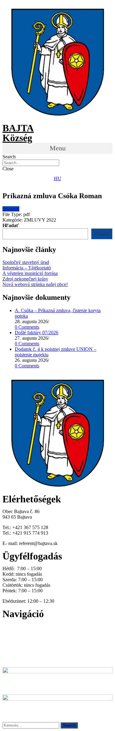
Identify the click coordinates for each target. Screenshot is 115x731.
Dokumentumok (18, 637)
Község (17, 137)
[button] (57, 148)
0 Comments (27, 327)
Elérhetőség (13, 653)
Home (9, 626)
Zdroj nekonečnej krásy (25, 278)
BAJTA (18, 127)
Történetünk (14, 642)
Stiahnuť (10, 208)
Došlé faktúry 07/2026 (36, 332)
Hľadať (10, 225)
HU (57, 178)
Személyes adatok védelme (28, 659)
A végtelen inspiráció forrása (30, 273)
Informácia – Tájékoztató (26, 267)
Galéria (9, 648)
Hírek (7, 631)
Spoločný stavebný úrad (25, 262)
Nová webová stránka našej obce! (35, 284)
